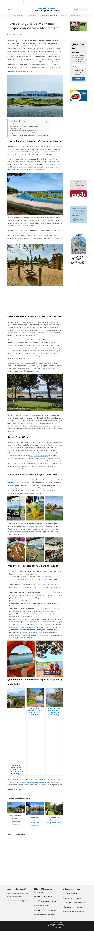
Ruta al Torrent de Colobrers (76, 907)
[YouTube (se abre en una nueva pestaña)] (17, 9)
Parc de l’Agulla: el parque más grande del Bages (24, 124)
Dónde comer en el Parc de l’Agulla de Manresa (24, 130)
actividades (52, 426)
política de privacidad (77, 73)
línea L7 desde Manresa (34, 579)
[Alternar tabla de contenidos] (46, 121)
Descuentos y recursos (11, 2)
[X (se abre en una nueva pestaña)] (6, 9)
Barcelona (21, 789)
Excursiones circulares (48, 901)
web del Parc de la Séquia (28, 632)
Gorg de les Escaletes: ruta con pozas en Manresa (35, 711)
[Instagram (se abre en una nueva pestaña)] (14, 9)
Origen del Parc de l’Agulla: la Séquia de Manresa (24, 126)
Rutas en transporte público (46, 910)
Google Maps (46, 577)
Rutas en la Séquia (15, 128)
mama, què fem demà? (78, 58)
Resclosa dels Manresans (34, 448)
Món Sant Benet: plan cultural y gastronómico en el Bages (16, 769)
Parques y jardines (16, 34)
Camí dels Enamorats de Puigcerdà (35, 820)
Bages (15, 789)
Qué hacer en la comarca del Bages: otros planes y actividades (29, 135)
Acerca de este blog (24, 2)
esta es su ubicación (48, 529)
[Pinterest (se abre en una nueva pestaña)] (12, 9)
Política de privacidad (58, 926)
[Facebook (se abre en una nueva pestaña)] (9, 9)
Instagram (34, 782)
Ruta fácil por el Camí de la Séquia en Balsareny (54, 711)
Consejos (33, 2)
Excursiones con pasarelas (45, 915)
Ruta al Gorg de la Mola (73, 898)
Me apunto (78, 78)
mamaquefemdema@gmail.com (19, 901)
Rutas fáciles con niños (44, 897)
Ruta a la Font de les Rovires (74, 912)
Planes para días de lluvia (76, 903)
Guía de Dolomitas (71, 894)
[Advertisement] (35, 301)
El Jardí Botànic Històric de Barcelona (16, 818)
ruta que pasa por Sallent (38, 456)
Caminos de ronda (42, 906)
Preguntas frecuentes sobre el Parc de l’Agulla (24, 133)
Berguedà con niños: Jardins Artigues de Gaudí (54, 820)
